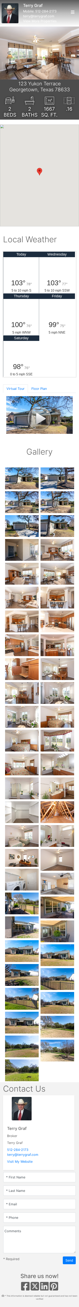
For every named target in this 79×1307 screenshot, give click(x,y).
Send (69, 1260)
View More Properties (40, 21)
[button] (9, 53)
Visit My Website (20, 1161)
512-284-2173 (46, 11)
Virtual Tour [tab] (15, 389)
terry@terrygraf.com (38, 16)
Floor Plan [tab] (39, 389)
